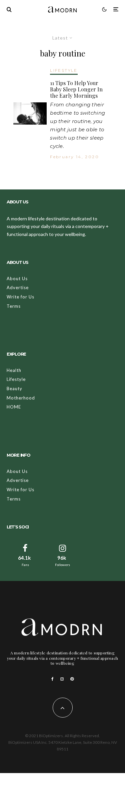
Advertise (18, 287)
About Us (17, 278)
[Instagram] (62, 679)
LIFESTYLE (64, 70)
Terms (14, 306)
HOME (14, 406)
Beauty (14, 388)
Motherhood (21, 397)
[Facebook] (52, 679)
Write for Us (20, 296)
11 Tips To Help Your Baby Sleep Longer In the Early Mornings (76, 89)
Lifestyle (16, 379)
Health (14, 370)
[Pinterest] (72, 679)
